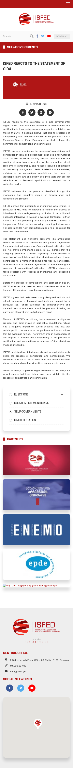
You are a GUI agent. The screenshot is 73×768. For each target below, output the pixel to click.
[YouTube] (49, 36)
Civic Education (25, 420)
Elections (21, 394)
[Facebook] (37, 36)
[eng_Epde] (36, 564)
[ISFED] (36, 626)
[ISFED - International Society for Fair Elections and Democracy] (36, 15)
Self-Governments (28, 411)
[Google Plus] (50, 112)
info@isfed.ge (18, 671)
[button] (38, 724)
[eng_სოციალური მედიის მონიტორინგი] (36, 585)
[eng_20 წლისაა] (36, 460)
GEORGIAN (62, 36)
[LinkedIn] (41, 112)
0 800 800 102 (18, 665)
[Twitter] (42, 36)
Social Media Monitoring (31, 403)
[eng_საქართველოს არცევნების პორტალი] (36, 494)
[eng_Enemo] (36, 529)
